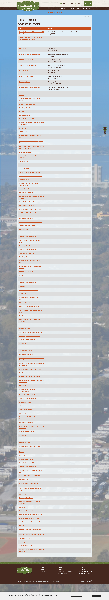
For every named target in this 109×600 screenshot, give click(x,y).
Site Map (60, 569)
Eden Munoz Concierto (26, 205)
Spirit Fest (22, 128)
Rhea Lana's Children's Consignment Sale (31, 142)
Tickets (88, 3)
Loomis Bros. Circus (25, 189)
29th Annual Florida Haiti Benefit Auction (30, 451)
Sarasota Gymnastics (26, 439)
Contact (60, 567)
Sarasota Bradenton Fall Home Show (31, 43)
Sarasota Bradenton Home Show (29, 87)
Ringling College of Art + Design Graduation (29, 502)
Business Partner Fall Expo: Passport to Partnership (32, 381)
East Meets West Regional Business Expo (30, 213)
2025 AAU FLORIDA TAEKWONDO (30, 306)
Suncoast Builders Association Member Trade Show (32, 364)
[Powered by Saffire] (90, 581)
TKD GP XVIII (23, 229)
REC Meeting (23, 343)
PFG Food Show (24, 168)
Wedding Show (24, 179)
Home (19, 17)
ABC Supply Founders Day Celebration (31, 534)
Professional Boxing (25, 409)
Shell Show (22, 455)
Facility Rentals (87, 8)
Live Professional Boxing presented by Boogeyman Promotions (31, 38)
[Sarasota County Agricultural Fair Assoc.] (28, 6)
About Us (64, 8)
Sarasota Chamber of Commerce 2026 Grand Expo (31, 33)
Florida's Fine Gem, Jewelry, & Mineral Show (31, 471)
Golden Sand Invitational (27, 253)
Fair (78, 8)
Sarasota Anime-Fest (25, 545)
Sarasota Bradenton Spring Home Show (30, 99)
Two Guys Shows (24, 82)
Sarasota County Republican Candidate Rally (28, 184)
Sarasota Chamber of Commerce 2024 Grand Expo (31, 123)
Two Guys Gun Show (26, 59)
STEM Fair (22, 111)
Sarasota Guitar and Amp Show (29, 339)
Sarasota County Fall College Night (30, 222)
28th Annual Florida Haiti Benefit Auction (30, 267)
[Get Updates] (72, 3)
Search (60, 3)
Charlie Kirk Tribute (25, 402)
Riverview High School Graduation (30, 176)
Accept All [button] (97, 596)
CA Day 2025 (23, 286)
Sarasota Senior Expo (26, 71)
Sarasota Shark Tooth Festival (28, 201)
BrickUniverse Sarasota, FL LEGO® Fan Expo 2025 (31, 427)
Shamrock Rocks (24, 115)
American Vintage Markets (27, 65)
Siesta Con (22, 165)
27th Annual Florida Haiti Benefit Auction (30, 94)
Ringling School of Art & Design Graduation (29, 156)
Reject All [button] (89, 596)
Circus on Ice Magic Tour (27, 104)
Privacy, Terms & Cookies (65, 571)
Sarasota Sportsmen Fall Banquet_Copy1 (27, 390)
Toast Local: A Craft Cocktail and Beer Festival (31, 197)
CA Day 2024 (23, 131)
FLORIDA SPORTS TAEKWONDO (29, 476)
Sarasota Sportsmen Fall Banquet (29, 54)
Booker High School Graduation (29, 172)
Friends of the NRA (25, 161)
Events (72, 8)
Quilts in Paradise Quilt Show (28, 290)
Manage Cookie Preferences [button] (76, 596)
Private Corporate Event (27, 225)
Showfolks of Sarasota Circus (28, 395)
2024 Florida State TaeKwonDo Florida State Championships (31, 147)
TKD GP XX (22, 48)
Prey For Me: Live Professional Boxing (31, 522)
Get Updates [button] (72, 3)
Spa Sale (21, 525)
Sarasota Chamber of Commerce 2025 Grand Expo (31, 359)
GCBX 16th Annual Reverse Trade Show (30, 530)
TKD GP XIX (23, 385)
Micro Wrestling (24, 328)
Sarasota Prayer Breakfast (27, 119)
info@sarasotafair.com (85, 571)
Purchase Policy (62, 573)
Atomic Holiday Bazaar (26, 76)
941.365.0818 (83, 569)
